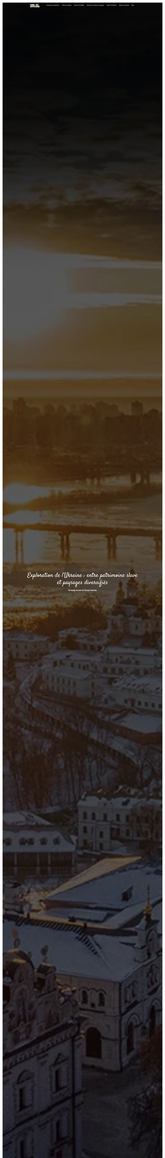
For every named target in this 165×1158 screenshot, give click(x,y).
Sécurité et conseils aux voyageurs (95, 5)
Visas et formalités (66, 5)
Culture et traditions (112, 5)
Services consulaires (79, 5)
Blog (133, 5)
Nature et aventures (124, 5)
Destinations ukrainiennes (52, 5)
